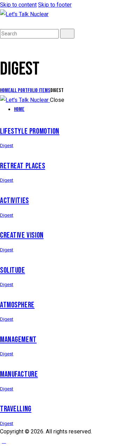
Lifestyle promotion (29, 131)
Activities (14, 200)
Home (5, 90)
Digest (6, 145)
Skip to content (18, 4)
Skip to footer (55, 4)
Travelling (15, 409)
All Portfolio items (30, 90)
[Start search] (67, 34)
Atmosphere (17, 305)
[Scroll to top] (4, 441)
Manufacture (19, 374)
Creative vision (22, 235)
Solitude (12, 270)
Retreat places (22, 166)
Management (18, 339)
